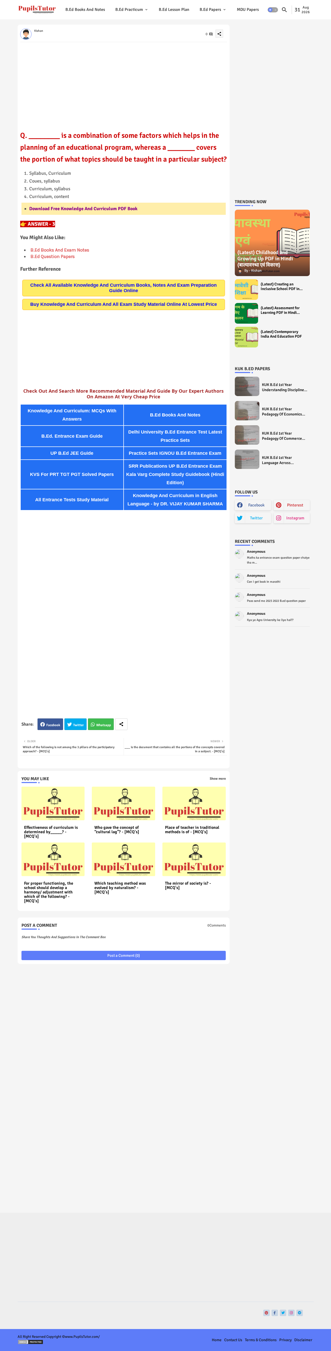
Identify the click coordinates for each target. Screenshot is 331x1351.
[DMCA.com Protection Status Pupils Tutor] (30, 1343)
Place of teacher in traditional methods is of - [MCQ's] (192, 829)
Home (217, 1340)
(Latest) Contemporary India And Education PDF (281, 334)
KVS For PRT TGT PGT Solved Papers (72, 474)
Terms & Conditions (261, 1340)
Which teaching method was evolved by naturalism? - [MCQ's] (120, 887)
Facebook (53, 725)
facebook (256, 505)
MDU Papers (248, 9)
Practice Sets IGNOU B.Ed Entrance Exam (175, 453)
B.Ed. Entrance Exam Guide (72, 436)
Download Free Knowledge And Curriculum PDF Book (83, 208)
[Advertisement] (123, 83)
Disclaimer (303, 1340)
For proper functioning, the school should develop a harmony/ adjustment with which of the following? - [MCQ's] (48, 892)
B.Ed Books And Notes (85, 9)
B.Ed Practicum (129, 9)
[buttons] (266, 1313)
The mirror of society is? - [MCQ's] (188, 885)
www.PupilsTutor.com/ (82, 1336)
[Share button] (121, 724)
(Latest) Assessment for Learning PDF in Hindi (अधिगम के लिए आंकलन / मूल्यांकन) (280, 310)
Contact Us (233, 1340)
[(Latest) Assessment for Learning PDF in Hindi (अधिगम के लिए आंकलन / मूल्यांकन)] (246, 313)
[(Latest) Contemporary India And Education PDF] (246, 337)
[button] (273, 9)
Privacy (285, 1340)
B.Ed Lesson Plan (174, 9)
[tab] (85, 9)
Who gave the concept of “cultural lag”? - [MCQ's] (116, 829)
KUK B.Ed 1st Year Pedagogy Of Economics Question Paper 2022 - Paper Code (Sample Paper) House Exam (282, 412)
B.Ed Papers (210, 9)
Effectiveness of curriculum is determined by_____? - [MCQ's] (51, 832)
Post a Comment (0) (123, 955)
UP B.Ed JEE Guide (71, 453)
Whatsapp (103, 725)
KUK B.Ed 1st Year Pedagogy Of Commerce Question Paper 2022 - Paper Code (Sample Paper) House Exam (282, 436)
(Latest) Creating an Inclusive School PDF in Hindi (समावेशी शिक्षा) (280, 286)
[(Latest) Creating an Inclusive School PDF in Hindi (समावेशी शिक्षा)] (246, 289)
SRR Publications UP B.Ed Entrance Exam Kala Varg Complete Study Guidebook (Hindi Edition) (175, 474)
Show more (218, 779)
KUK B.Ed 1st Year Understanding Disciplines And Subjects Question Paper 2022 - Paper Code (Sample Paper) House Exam (284, 387)
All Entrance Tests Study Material (72, 499)
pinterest (295, 505)
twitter (256, 518)
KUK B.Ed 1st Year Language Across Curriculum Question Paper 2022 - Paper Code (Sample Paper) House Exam (284, 460)
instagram (295, 518)
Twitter (78, 725)
